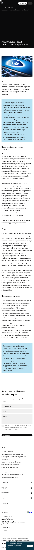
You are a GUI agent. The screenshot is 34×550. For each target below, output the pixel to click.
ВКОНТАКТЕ (6, 527)
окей (29, 546)
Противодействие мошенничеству (12, 474)
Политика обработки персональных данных (15, 541)
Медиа (4, 498)
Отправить (6, 435)
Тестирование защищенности (11, 464)
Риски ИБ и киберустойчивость (11, 462)
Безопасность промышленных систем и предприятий (13, 471)
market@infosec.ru (7, 519)
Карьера (4, 488)
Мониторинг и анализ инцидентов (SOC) (14, 457)
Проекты (5, 482)
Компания (5, 493)
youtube (5, 530)
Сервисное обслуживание (9, 477)
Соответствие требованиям (10, 467)
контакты (5, 512)
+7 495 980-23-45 (7, 516)
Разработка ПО (6, 459)
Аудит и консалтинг (8, 451)
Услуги (4, 447)
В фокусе (5, 503)
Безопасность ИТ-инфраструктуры (12, 454)
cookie (9, 546)
